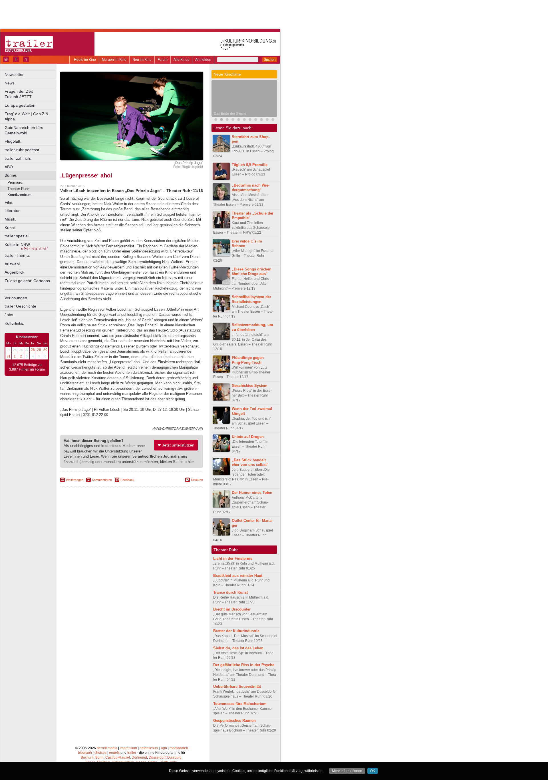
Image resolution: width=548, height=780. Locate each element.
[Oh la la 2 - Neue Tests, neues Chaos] (238, 120)
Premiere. (15, 182)
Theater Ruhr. (18, 189)
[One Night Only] (216, 120)
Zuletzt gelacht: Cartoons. (28, 280)
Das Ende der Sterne (230, 114)
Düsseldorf (157, 757)
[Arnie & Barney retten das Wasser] (267, 120)
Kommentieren (102, 480)
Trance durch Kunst (230, 592)
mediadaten (179, 748)
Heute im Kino (85, 60)
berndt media (107, 748)
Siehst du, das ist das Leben (238, 648)
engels (114, 753)
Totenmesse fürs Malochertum (240, 704)
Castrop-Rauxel (117, 757)
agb (164, 748)
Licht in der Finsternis (232, 558)
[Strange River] (273, 120)
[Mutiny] (233, 120)
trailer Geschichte (20, 306)
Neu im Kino (142, 60)
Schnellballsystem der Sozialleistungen (251, 299)
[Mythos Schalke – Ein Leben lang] (244, 120)
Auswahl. (13, 264)
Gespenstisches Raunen (234, 720)
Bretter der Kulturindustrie (236, 631)
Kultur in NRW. (18, 244)
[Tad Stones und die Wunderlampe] (227, 120)
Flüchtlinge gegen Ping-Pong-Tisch (248, 360)
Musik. (10, 219)
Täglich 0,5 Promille (249, 165)
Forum (163, 60)
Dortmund (139, 757)
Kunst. (10, 227)
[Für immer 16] (261, 120)
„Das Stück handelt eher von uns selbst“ (250, 462)
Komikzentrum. (20, 195)
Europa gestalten (20, 105)
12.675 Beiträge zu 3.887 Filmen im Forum (27, 367)
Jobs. (9, 314)
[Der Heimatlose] (250, 120)
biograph (85, 753)
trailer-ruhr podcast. (22, 149)
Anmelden (203, 60)
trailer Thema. (17, 255)
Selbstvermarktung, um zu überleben (252, 327)
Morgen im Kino (114, 60)
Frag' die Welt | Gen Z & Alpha (26, 117)
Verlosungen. (16, 298)
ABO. (9, 167)
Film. (9, 202)
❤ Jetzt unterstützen (176, 445)
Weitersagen (74, 480)
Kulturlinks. (14, 323)
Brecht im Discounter (232, 609)
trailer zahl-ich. (18, 158)
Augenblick (14, 272)
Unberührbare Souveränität (237, 686)
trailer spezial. (17, 236)
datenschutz (149, 748)
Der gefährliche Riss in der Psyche (243, 665)
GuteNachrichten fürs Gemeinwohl (24, 130)
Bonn (99, 757)
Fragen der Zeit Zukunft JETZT (31, 94)
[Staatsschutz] (256, 120)
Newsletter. (15, 74)
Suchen (270, 60)
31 (9, 356)
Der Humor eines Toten (252, 492)
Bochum (87, 757)
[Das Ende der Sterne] (221, 120)
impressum (128, 748)
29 (39, 350)
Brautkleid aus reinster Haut (237, 575)
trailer (131, 753)
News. (10, 83)
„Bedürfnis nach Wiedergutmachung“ (250, 187)
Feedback (127, 480)
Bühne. (11, 175)
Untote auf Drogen (248, 437)
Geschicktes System (249, 385)
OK (372, 771)
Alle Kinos (181, 60)
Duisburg (174, 757)
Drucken (197, 480)
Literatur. (13, 210)
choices (100, 753)
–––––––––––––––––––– (27, 289)
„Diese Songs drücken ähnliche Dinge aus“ (251, 271)
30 (45, 350)
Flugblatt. (13, 141)
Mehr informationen (347, 771)
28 (33, 350)
